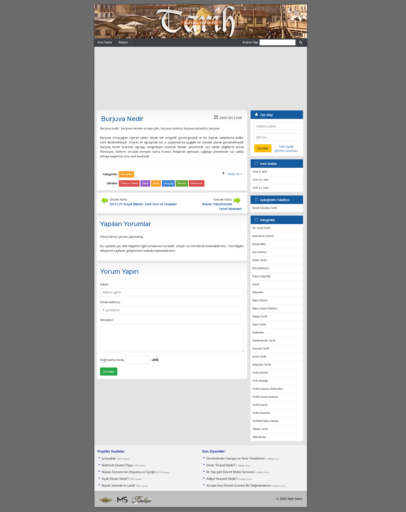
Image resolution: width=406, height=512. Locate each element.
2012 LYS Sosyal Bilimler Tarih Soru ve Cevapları (143, 204)
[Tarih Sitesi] (200, 21)
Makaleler (258, 332)
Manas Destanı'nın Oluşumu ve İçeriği (128, 472)
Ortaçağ (168, 183)
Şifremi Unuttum (286, 151)
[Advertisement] (200, 78)
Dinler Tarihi (259, 260)
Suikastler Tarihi (261, 364)
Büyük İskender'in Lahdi (118, 485)
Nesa (156, 183)
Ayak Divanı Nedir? (115, 478)
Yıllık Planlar (259, 437)
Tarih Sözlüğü (260, 381)
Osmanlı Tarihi (260, 348)
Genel (255, 284)
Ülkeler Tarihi (260, 429)
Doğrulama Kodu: (112, 360)
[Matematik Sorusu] (121, 499)
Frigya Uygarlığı (261, 276)
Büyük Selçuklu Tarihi (264, 208)
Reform (181, 183)
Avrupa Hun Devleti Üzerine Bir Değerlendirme (238, 485)
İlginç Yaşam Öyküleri (264, 308)
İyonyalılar (109, 458)
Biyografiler (259, 244)
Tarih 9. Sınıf (259, 171)
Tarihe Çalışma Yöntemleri (267, 389)
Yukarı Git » (234, 174)
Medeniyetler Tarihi (264, 340)
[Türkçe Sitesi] (141, 499)
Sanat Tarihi (259, 356)
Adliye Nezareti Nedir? (221, 478)
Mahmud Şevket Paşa (117, 465)
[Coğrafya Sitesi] (106, 499)
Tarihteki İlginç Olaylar (265, 421)
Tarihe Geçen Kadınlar (265, 397)
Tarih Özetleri (260, 372)
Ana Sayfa (104, 42)
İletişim (123, 42)
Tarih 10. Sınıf (260, 180)
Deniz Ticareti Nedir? (220, 465)
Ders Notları (259, 252)
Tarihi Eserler (260, 405)
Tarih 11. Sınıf (260, 188)
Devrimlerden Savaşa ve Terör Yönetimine (235, 458)
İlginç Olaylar (260, 300)
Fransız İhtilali (129, 183)
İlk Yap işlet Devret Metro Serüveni (230, 472)
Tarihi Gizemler (261, 413)
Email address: (110, 302)
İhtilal (145, 183)
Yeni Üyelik (286, 146)
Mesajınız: (107, 320)
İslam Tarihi (259, 324)
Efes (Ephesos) (260, 268)
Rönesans (197, 183)
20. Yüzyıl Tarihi (261, 228)
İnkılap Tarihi (259, 316)
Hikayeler (257, 292)
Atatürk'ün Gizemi (263, 236)
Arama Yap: (250, 42)
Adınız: (104, 284)
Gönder (109, 371)
